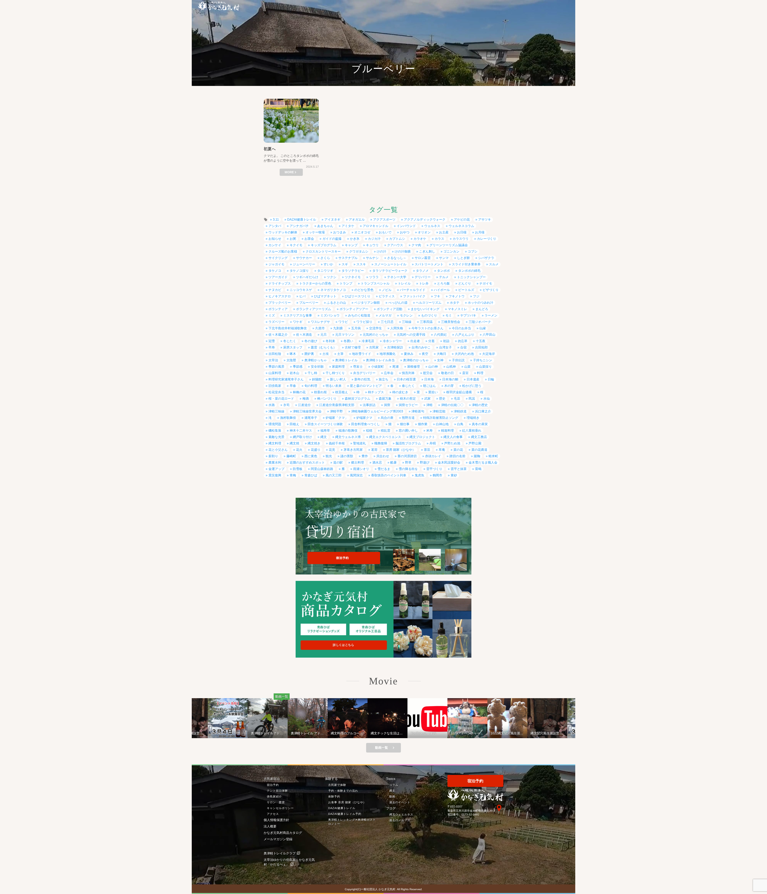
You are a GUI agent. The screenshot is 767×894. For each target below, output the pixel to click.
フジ (476, 296)
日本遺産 (473, 379)
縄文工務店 (479, 437)
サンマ (444, 258)
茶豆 (427, 449)
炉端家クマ (364, 417)
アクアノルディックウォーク (424, 219)
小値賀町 (377, 366)
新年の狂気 (362, 379)
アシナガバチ (299, 226)
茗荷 (374, 449)
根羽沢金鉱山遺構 (459, 392)
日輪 (491, 379)
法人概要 (270, 826)
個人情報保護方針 (276, 820)
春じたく (408, 385)
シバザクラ (486, 258)
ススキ (361, 264)
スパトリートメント (429, 264)
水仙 (486, 398)
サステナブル (348, 258)
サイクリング (278, 258)
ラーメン (491, 315)
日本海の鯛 (450, 379)
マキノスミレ (457, 309)
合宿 (463, 347)
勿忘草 (462, 341)
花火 (299, 449)
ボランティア (278, 309)
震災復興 (274, 475)
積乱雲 (385, 430)
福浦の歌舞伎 (348, 430)
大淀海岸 (488, 353)
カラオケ (419, 238)
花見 (332, 449)
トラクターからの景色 (315, 283)
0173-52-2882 (470, 814)
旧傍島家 (274, 385)
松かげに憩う (471, 385)
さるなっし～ (396, 258)
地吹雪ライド (361, 353)
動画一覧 (381, 747)
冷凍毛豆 (368, 341)
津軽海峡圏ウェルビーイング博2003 (377, 411)
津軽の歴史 (480, 405)
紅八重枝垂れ (471, 430)
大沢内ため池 (464, 353)
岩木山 (294, 373)
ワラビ (343, 322)
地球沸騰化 (387, 353)
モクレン (406, 315)
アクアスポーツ (384, 219)
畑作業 (422, 424)
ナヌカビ (274, 290)
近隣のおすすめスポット (307, 462)
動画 (392, 796)
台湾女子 (445, 347)
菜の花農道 (479, 449)
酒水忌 (377, 462)
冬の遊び (310, 341)
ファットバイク (414, 296)
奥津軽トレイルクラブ (280, 853)
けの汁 (381, 251)
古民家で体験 (337, 784)
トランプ (346, 283)
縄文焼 (294, 443)
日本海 (429, 379)
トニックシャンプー (471, 277)
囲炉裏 (309, 353)
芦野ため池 (452, 443)
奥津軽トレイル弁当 (380, 360)
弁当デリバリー (364, 373)
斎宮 (465, 373)
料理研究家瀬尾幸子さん (286, 379)
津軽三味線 (276, 411)
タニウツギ (325, 270)
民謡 (472, 398)
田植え (294, 424)
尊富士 (358, 366)
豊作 (365, 456)
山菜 (467, 366)
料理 (480, 373)
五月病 (356, 328)
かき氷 (355, 238)
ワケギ (297, 322)
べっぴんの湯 (397, 302)
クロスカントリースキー (323, 251)
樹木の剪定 (408, 398)
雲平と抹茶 (459, 469)
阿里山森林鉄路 (322, 469)
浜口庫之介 (483, 411)
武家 (427, 398)
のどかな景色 (364, 290)
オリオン (424, 232)
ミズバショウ (330, 315)
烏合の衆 (387, 417)
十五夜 (480, 341)
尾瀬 (395, 366)
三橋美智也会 (450, 322)
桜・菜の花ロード (281, 398)
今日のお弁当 (461, 328)
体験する (331, 779)
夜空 (425, 353)
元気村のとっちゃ (375, 334)
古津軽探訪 (395, 347)
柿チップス (376, 392)
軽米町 (493, 456)
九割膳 (338, 328)
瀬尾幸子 (310, 417)
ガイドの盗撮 (332, 238)
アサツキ (484, 219)
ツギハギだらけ (307, 277)
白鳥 (460, 424)
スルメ (494, 264)
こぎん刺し (427, 251)
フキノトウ (457, 296)
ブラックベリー (279, 302)
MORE (289, 172)
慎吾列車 (408, 373)
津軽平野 (336, 411)
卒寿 (271, 347)
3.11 (276, 219)
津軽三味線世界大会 (307, 411)
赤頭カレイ (433, 456)
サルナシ (372, 258)
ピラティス (387, 296)
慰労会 (428, 373)
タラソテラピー (353, 270)
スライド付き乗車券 (466, 264)
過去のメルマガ (399, 820)
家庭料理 (338, 366)
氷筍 (286, 405)
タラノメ (422, 270)
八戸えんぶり (464, 334)
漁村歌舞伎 (288, 417)
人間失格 (396, 328)
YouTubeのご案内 (423, 733)
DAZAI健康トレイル (301, 219)
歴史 (442, 398)
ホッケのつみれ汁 (480, 302)
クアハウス (395, 245)
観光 (329, 456)
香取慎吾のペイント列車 (388, 475)
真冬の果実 (480, 424)
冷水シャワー (392, 341)
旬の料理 (310, 385)
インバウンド (406, 226)
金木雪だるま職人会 (483, 462)
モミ (448, 315)
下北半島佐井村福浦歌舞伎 (287, 328)
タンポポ (443, 270)
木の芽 (449, 385)
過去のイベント (399, 802)
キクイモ (296, 245)
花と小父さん (278, 449)
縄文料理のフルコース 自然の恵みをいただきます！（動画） (348, 733)
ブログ (391, 808)
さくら (325, 258)
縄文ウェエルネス (401, 814)
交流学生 (375, 328)
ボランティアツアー (354, 309)
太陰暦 (291, 360)
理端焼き (473, 417)
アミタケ (348, 226)
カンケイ (274, 245)
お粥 (293, 238)
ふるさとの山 (336, 302)
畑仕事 (404, 424)
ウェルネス (432, 226)
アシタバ (274, 226)
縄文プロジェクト (422, 437)
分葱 (431, 341)
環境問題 (274, 424)
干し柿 (312, 373)
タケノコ (274, 270)
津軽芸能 (439, 411)
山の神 (433, 366)
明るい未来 (334, 385)
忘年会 (388, 373)
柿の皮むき (400, 392)
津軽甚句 (417, 411)
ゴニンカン (451, 251)
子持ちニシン (482, 360)
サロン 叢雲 (276, 802)
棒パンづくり (326, 398)
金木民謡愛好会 (449, 462)
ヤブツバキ (468, 315)
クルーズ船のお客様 (282, 251)
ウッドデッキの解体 (282, 232)
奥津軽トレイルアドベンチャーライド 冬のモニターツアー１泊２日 (267, 733)
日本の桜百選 (406, 379)
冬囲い (348, 341)
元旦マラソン (344, 334)
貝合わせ (382, 456)
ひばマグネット (325, 296)
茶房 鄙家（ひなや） (400, 449)
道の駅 (338, 462)
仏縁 (482, 328)
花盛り (315, 449)
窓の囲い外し (408, 430)
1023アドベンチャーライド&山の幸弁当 (467, 733)
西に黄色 (310, 456)
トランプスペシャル (375, 283)
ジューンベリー (304, 264)
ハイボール (442, 290)
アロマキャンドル (375, 226)
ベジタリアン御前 (367, 302)
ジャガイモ (276, 264)
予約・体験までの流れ (343, 790)
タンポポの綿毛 (469, 270)
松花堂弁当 (276, 392)
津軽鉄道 (460, 411)
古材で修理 (353, 347)
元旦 (323, 334)
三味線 (406, 322)
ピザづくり (491, 290)
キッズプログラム (323, 245)
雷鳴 (478, 469)
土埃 (325, 353)
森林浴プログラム (357, 398)
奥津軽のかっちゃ (416, 360)
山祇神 (451, 366)
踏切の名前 (457, 456)
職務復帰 (380, 443)
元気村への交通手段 (411, 334)
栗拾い (433, 392)
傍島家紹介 (274, 796)
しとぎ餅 (463, 258)
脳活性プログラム (408, 443)
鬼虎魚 (419, 475)
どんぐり (464, 283)
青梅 (293, 475)
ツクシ (331, 277)
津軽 (429, 405)
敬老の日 (447, 373)
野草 (408, 462)
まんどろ (481, 309)
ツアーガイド (278, 277)
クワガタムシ (358, 251)
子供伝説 (458, 360)
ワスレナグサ (320, 322)
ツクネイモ (353, 277)
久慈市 (320, 328)
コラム (393, 784)
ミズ (271, 315)
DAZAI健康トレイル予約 (344, 813)
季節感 (297, 366)
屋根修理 (413, 366)
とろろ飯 (443, 283)
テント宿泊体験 (277, 790)
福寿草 (325, 430)
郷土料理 (357, 462)
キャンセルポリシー (280, 808)
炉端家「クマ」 (337, 417)
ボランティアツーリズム (313, 309)
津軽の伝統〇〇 (452, 405)
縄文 (323, 437)
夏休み (408, 353)
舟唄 (432, 443)
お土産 (444, 232)
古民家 (374, 347)
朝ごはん (429, 385)
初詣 (446, 341)
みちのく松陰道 (359, 315)
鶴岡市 (437, 475)
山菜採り (485, 366)
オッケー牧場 (315, 232)
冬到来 (330, 341)
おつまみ (339, 232)
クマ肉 (416, 245)
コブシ (472, 251)
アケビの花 (462, 219)
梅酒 (305, 398)
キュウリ (372, 245)
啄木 (293, 353)
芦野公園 (475, 443)
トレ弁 (424, 283)
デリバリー (423, 277)
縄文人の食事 (453, 437)
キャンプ (351, 245)
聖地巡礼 (359, 443)
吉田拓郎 (481, 347)
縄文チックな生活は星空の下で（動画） (387, 733)
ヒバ (302, 296)
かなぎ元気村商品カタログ (283, 832)
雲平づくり (434, 469)
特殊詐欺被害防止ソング (440, 417)
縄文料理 (274, 443)
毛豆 (457, 398)
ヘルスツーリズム (428, 302)
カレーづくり (486, 238)
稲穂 (369, 430)
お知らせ (274, 238)
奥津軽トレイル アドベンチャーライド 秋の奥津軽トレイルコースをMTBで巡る (307, 733)
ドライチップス (279, 283)
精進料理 (447, 430)
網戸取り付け (302, 437)
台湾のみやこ (421, 347)
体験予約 (334, 796)
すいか (328, 264)
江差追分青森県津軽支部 (336, 405)
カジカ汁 (374, 238)
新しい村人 (338, 379)
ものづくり (429, 315)
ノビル (386, 290)
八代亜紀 (440, 334)
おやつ (404, 232)
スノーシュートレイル (390, 264)
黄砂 (454, 475)
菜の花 (458, 449)
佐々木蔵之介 (278, 334)
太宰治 (273, 360)
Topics (390, 779)
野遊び (424, 462)
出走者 (415, 341)
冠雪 (271, 341)
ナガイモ (485, 283)
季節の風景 (276, 366)
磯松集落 (274, 430)
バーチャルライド (412, 290)
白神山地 (442, 424)
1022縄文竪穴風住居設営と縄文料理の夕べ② (507, 733)
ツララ (374, 277)
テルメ (444, 277)
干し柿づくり (335, 373)
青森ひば (310, 475)
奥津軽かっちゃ (315, 360)
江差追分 (304, 405)
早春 (293, 385)
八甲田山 (489, 334)
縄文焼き (314, 443)
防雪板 (297, 469)
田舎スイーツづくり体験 (325, 424)
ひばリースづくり (357, 296)
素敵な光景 (276, 437)
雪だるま (384, 469)
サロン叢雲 (423, 258)
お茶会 (309, 238)
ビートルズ (466, 290)
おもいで (385, 232)
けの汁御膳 (403, 251)
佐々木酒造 (304, 334)
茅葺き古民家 (353, 449)
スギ (345, 264)
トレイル (404, 283)
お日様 (462, 232)
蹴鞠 (477, 456)
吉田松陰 (274, 353)
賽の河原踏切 (407, 456)
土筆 (340, 353)
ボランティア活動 (389, 309)
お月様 (480, 232)
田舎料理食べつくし (365, 424)
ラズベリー (276, 322)
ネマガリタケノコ (333, 290)
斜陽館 (317, 379)
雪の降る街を (408, 469)
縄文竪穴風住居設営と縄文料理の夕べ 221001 (546, 733)
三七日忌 (387, 322)
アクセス (273, 813)
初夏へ (270, 149)
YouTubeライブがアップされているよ (227, 733)
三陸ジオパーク (480, 322)
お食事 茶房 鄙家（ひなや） (347, 802)
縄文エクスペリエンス (385, 437)
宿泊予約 (273, 784)
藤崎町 (291, 456)
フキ (437, 296)
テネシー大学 (396, 277)
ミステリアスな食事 (297, 315)
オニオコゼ (362, 232)
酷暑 (393, 462)
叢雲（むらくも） (323, 347)
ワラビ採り (364, 322)
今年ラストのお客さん (427, 328)
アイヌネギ (332, 219)
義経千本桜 (337, 443)
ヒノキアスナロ (279, 296)
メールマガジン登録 (278, 839)
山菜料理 (274, 373)
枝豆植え (341, 392)
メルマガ (385, 315)
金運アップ (276, 469)
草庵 (442, 449)
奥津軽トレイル (346, 360)
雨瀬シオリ (361, 469)
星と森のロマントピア (366, 385)
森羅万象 (385, 398)
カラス (439, 238)
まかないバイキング (425, 309)
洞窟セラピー (408, 405)
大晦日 (441, 353)
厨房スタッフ (292, 347)
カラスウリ (461, 238)
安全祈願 (317, 366)
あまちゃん (325, 226)
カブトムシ (397, 238)
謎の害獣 (346, 456)
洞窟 (387, 405)
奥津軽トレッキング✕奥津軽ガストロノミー (352, 821)
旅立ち (383, 379)
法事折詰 (369, 405)
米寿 (429, 430)
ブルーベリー (308, 302)
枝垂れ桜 (320, 392)
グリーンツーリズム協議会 (448, 245)
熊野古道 (408, 417)
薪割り (273, 456)
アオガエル (357, 219)
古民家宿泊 (272, 779)
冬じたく (289, 341)
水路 (271, 405)
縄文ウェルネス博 (348, 437)
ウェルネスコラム (461, 226)
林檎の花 (299, 392)
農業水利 (274, 462)
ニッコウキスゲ (301, 290)
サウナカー (304, 258)
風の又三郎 (334, 475)
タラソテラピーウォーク (389, 270)
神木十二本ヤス (301, 430)
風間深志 (356, 475)
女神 (440, 360)
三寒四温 (426, 322)
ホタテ (454, 302)
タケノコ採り (299, 270)
